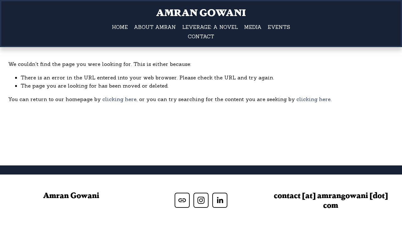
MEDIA (253, 27)
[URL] (182, 200)
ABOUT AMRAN (155, 27)
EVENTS (279, 27)
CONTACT (201, 36)
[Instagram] (201, 200)
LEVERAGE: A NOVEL (210, 27)
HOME (120, 27)
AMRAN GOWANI (201, 12)
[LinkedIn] (219, 200)
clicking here (119, 99)
